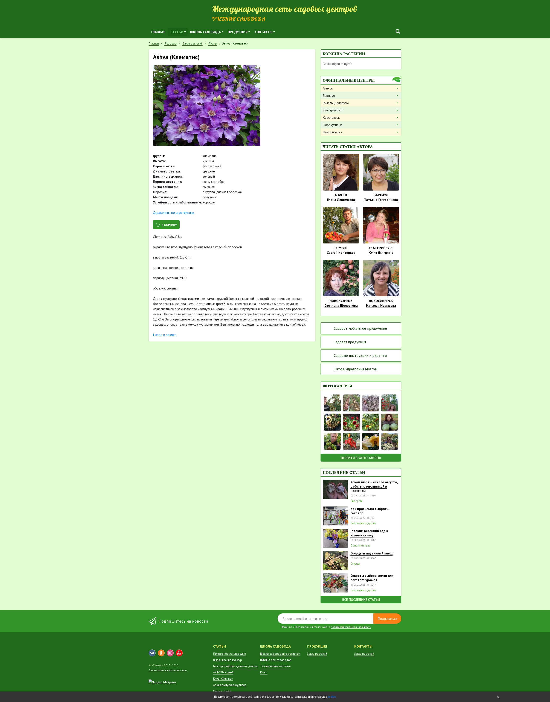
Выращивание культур (227, 660)
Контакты (263, 32)
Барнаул (329, 95)
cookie (332, 697)
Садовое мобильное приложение (360, 328)
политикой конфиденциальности (351, 626)
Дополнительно (360, 545)
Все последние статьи (361, 599)
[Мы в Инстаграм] (170, 653)
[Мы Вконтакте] (152, 653)
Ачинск (328, 88)
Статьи (176, 32)
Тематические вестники (275, 666)
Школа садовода (205, 32)
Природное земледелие (229, 654)
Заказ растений (317, 654)
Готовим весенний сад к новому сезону (369, 533)
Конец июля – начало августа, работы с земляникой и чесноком (374, 486)
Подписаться (387, 618)
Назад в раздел (164, 335)
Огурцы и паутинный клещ (371, 553)
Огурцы (355, 563)
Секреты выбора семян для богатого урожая (371, 577)
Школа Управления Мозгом (355, 369)
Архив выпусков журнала (229, 685)
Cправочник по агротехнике (173, 212)
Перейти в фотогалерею (361, 457)
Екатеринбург (333, 110)
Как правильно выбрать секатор (369, 510)
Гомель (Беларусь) (336, 103)
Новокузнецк (332, 125)
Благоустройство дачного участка (235, 666)
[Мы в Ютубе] (179, 653)
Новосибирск (332, 132)
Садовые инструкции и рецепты (360, 355)
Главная (158, 32)
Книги (263, 672)
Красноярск (331, 117)
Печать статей (222, 691)
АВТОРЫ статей (223, 672)
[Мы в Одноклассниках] (161, 653)
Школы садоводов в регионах (280, 654)
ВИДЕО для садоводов (275, 660)
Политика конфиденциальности (168, 670)
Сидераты (356, 501)
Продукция (238, 32)
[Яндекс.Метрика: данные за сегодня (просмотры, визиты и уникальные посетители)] (162, 682)
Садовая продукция (350, 342)
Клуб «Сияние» (223, 678)
